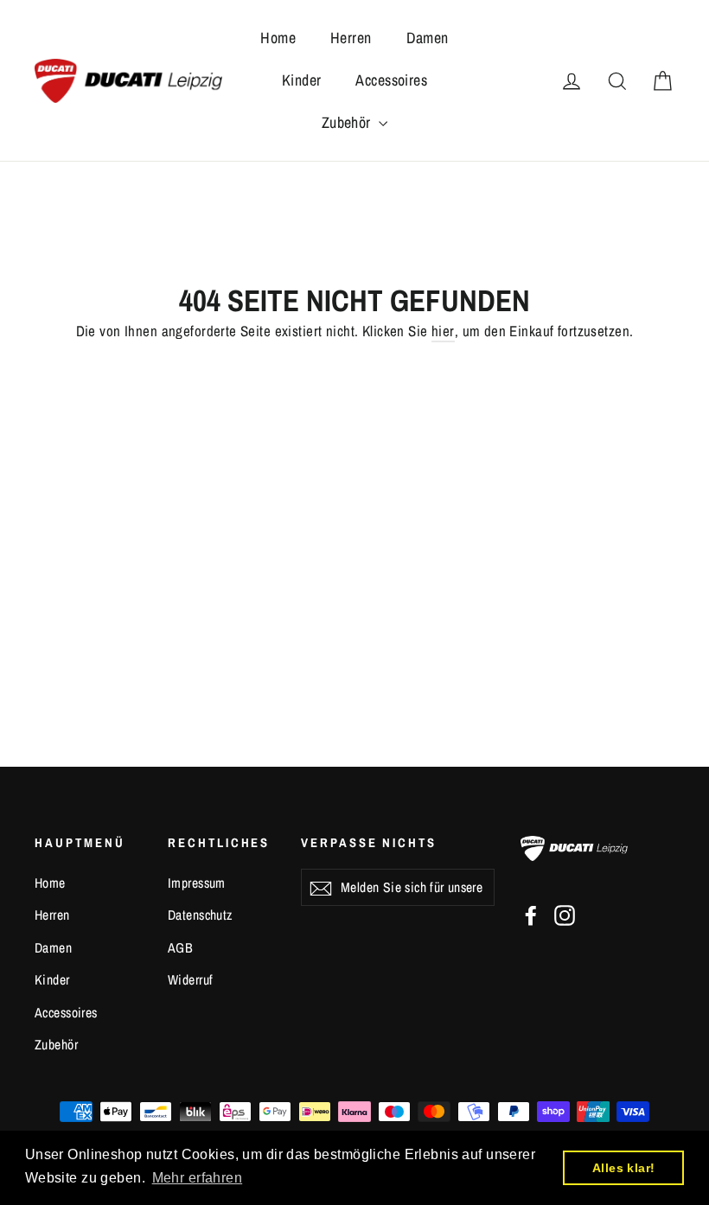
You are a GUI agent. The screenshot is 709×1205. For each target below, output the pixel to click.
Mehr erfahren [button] (197, 1177)
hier (443, 331)
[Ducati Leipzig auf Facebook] (531, 914)
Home (278, 37)
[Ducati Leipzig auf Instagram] (564, 914)
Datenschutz (200, 915)
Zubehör (348, 122)
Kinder (302, 80)
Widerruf (190, 980)
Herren (351, 37)
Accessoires (391, 80)
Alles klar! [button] (623, 1168)
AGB (180, 948)
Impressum (197, 883)
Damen (427, 37)
